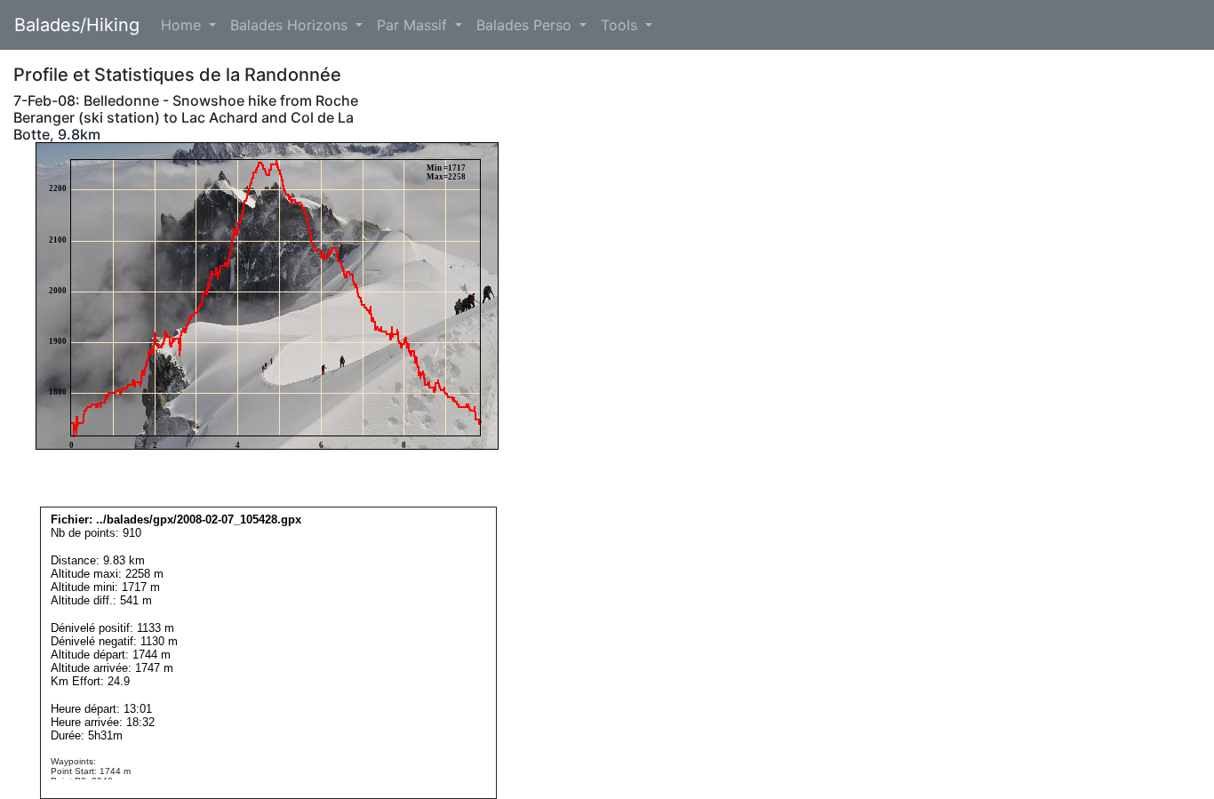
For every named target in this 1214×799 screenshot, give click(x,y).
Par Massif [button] (414, 25)
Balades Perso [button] (526, 25)
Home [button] (183, 25)
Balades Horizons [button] (291, 25)
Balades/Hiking (77, 25)
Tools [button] (621, 25)
